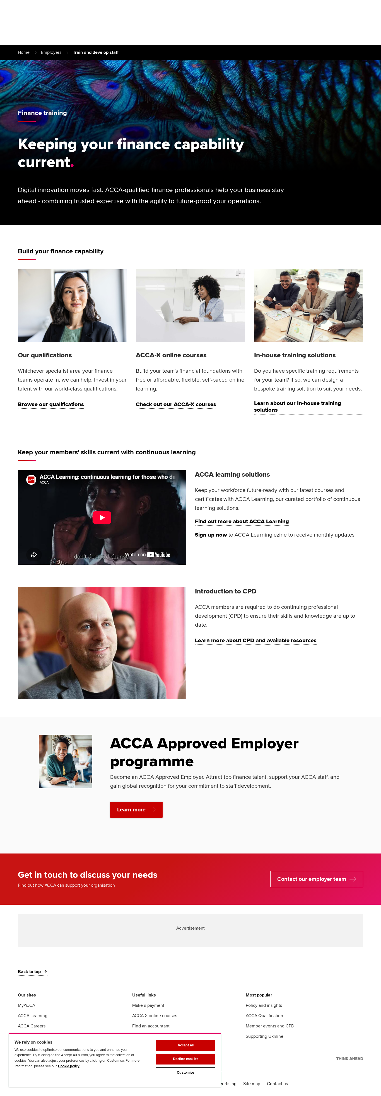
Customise (185, 1072)
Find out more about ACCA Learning (242, 521)
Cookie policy (68, 1066)
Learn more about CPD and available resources (256, 640)
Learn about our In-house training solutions (297, 406)
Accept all (186, 1045)
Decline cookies (185, 1059)
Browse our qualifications (51, 404)
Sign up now (211, 535)
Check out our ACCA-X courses (176, 404)
